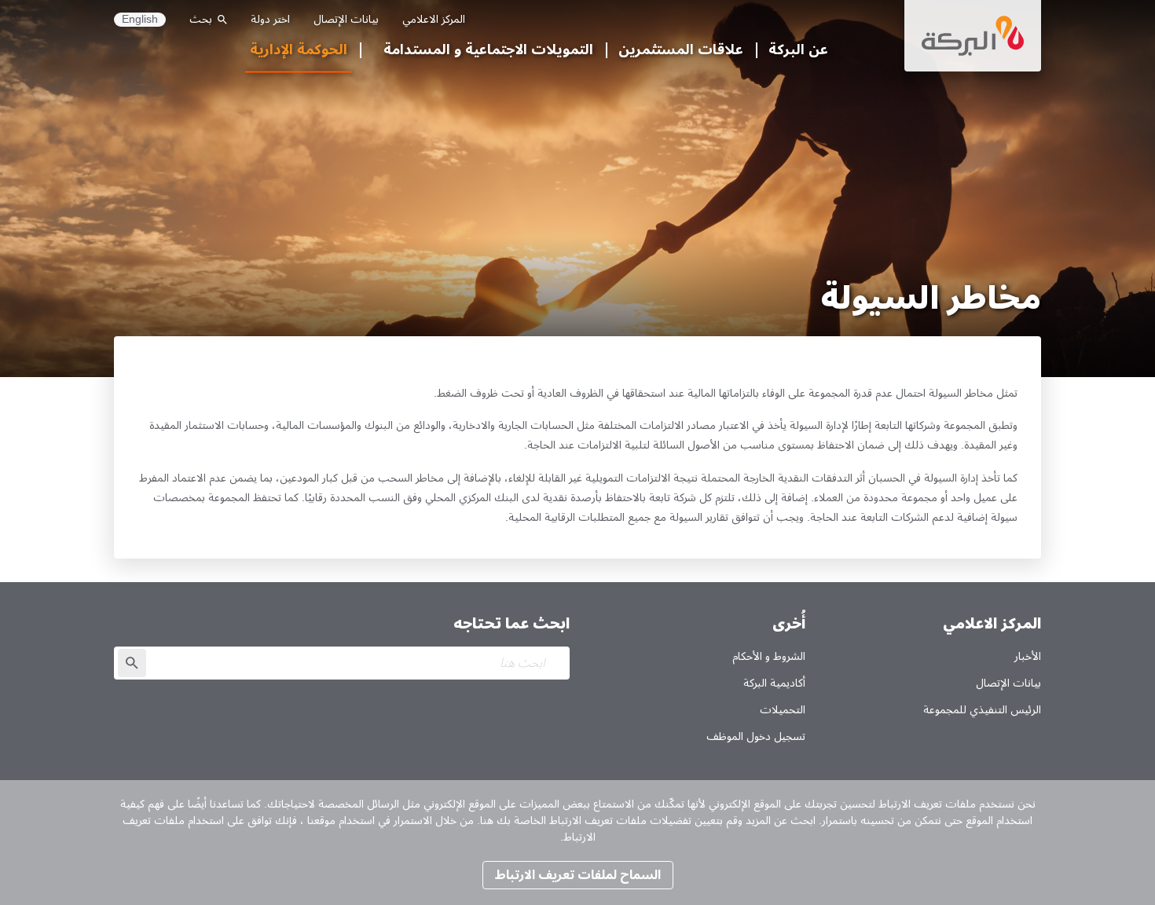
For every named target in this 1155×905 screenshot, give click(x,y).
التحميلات (782, 709)
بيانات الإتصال (346, 19)
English (140, 20)
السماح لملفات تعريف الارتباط (578, 875)
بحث (200, 19)
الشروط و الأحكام (768, 656)
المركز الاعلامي (433, 19)
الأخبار (1027, 656)
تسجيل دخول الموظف (755, 736)
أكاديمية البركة (774, 683)
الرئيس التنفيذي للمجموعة (982, 709)
